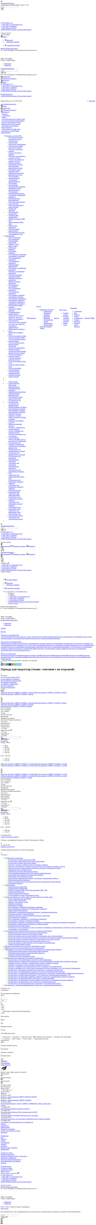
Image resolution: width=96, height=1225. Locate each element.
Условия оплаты (6, 1166)
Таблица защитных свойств (9, 837)
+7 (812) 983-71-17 (7, 23)
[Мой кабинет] (1, 544)
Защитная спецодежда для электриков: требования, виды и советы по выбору (25, 1119)
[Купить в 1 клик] (1, 699)
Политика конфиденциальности (11, 1159)
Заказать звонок (13, 603)
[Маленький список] (1, 691)
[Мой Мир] (7, 664)
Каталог (3, 1124)
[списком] (3, 689)
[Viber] (12, 664)
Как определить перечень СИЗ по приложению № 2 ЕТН (19, 1112)
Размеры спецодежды (8, 846)
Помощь (3, 1163)
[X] (10, 664)
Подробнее (4, 741)
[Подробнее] (1, 843)
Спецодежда (5, 637)
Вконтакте (7, 63)
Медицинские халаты (74, 655)
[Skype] (17, 664)
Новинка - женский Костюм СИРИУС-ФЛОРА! (16, 1100)
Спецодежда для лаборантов (16, 657)
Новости (3, 1093)
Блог (2, 1137)
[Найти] (2, 9)
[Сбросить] (2, 1059)
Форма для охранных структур (68, 643)
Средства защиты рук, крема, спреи (24, 637)
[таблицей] (4, 689)
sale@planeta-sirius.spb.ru (10, 48)
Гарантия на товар (6, 1153)
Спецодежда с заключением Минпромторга (46, 638)
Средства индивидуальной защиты (46, 637)
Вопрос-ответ (5, 1171)
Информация (5, 1149)
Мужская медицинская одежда (10, 655)
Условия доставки (6, 1168)
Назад (12, 593)
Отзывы (3, 1144)
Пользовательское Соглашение (10, 1161)
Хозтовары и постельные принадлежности (18, 638)
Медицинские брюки (60, 655)
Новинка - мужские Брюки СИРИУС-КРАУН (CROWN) (19, 1097)
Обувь (11, 637)
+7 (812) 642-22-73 (8, 28)
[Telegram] (20, 664)
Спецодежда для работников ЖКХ (25, 648)
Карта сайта (4, 1208)
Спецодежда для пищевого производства (60, 645)
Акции (3, 1141)
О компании (5, 1136)
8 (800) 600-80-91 (16, 29)
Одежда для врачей (78, 657)
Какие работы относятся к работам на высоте (15, 1108)
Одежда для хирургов (65, 657)
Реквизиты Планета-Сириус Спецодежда (14, 1156)
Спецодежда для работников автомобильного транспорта (24, 647)
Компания (4, 1132)
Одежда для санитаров (51, 657)
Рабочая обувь (5, 1127)
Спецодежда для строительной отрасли (17, 650)
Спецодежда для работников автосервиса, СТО (58, 647)
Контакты (4, 1146)
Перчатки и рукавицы (8, 1129)
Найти (3, 1217)
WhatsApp (7, 65)
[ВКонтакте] (2, 664)
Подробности (5, 733)
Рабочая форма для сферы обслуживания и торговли (17, 643)
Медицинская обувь (46, 655)
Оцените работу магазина (9, 1147)
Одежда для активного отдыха (67, 637)
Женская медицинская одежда (34, 657)
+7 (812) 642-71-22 (9, 26)
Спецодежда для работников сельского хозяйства (52, 648)
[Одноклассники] (4, 664)
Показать (4, 1061)
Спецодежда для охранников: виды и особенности (17, 1122)
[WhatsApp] (15, 664)
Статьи (3, 1105)
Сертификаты (5, 1142)
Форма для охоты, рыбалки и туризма (46, 643)
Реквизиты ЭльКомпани (8, 1158)
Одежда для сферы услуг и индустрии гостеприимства (29, 645)
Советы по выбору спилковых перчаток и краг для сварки (19, 1115)
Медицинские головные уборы (30, 655)
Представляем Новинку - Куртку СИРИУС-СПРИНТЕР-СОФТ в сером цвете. (26, 1103)
